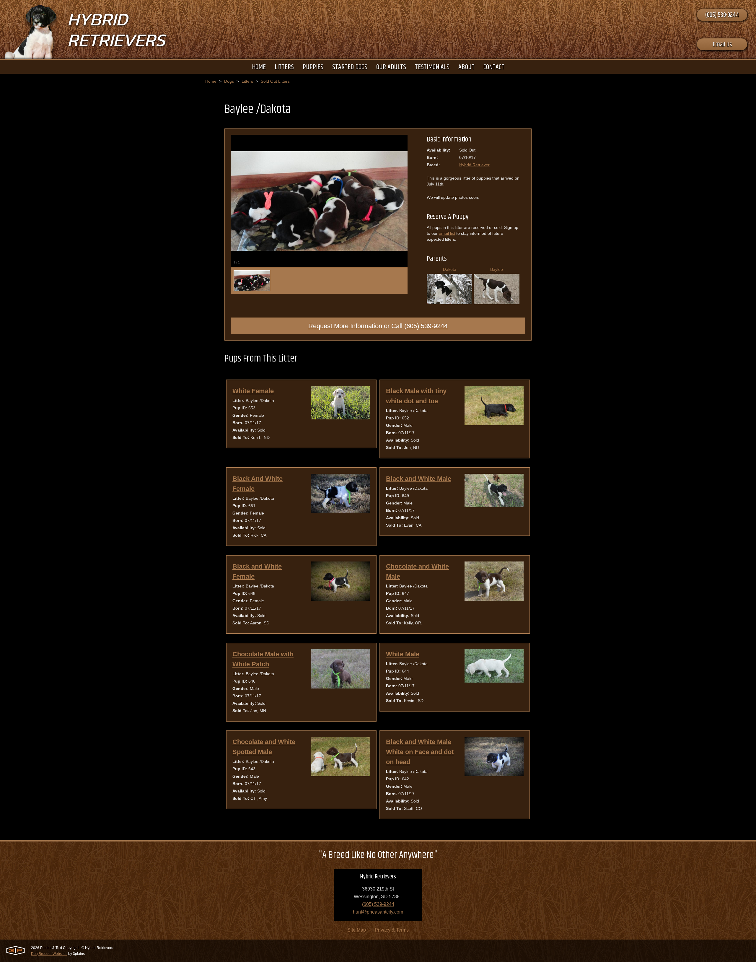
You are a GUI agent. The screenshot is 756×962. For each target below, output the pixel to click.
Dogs (229, 81)
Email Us (722, 45)
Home (210, 81)
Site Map (356, 929)
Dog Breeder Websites (49, 954)
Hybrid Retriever (474, 164)
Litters (247, 81)
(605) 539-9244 (722, 15)
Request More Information (345, 326)
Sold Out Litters (275, 81)
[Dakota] (449, 302)
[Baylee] (496, 302)
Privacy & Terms (392, 929)
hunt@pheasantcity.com (378, 911)
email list (447, 233)
